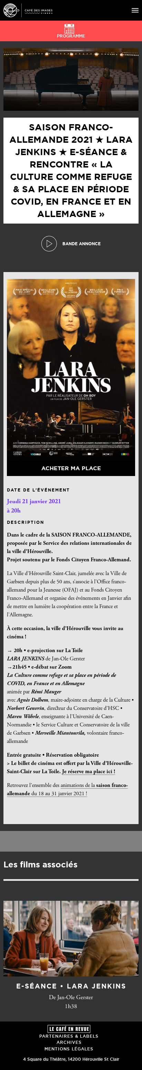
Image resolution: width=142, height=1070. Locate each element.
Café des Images (27, 10)
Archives (69, 1042)
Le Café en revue (69, 1029)
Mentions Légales (68, 1049)
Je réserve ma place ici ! (88, 772)
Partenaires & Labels (69, 1036)
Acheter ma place (71, 468)
